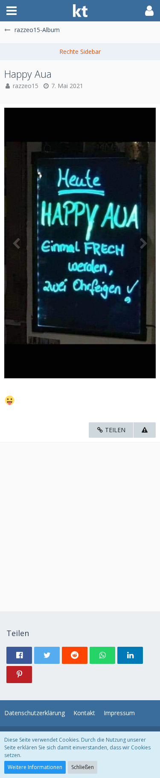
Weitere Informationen (35, 767)
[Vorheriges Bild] (17, 242)
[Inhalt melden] (145, 430)
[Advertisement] (80, 522)
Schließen (82, 767)
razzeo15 (25, 86)
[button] (11, 11)
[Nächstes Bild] (142, 242)
